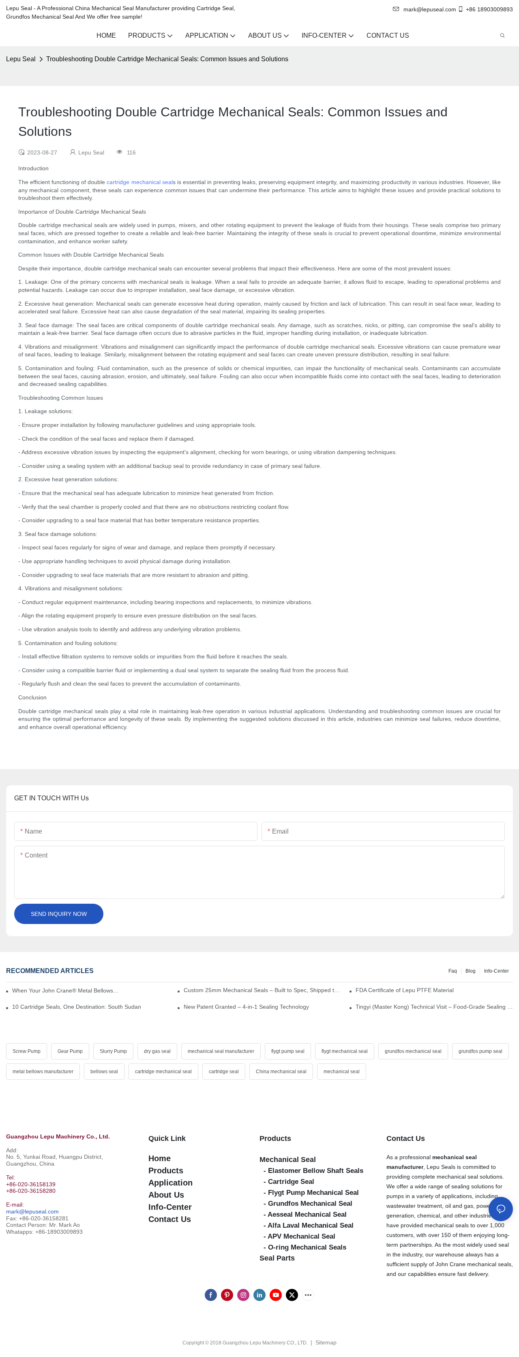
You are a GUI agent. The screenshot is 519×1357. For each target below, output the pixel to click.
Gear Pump (70, 1051)
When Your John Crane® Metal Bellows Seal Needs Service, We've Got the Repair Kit (65, 990)
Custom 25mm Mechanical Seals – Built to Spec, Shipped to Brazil (262, 990)
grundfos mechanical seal (413, 1051)
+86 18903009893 (489, 9)
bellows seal (104, 1071)
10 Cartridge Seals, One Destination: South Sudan (76, 1006)
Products (275, 1138)
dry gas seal (157, 1051)
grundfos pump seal (480, 1051)
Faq (452, 971)
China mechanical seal (281, 1071)
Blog (470, 971)
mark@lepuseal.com (32, 1211)
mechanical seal (342, 1071)
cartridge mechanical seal (139, 182)
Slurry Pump (113, 1051)
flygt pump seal (288, 1051)
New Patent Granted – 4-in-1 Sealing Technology (246, 1006)
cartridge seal (224, 1071)
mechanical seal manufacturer (221, 1051)
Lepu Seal (21, 59)
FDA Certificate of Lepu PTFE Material (405, 990)
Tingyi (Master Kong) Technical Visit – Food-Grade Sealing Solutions (434, 1006)
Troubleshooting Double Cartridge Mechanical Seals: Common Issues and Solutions (167, 59)
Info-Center (496, 971)
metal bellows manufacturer (43, 1071)
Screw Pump (27, 1051)
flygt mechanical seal (345, 1051)
